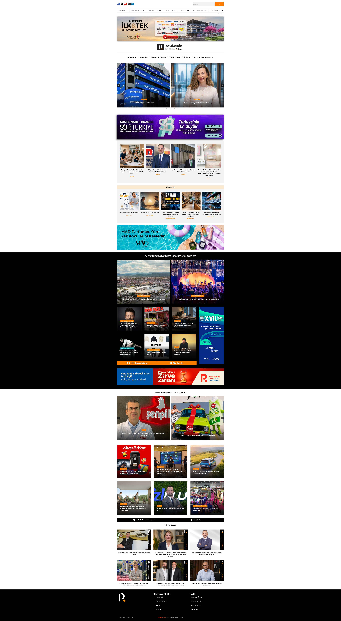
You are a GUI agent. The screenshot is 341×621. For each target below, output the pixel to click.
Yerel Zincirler (143, 432)
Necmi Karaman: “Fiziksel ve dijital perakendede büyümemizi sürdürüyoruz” (206, 553)
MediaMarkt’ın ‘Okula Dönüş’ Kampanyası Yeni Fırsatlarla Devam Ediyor (133, 472)
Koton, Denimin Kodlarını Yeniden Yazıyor (156, 353)
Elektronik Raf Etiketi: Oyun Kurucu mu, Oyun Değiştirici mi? (212, 213)
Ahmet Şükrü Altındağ (170, 218)
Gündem (132, 178)
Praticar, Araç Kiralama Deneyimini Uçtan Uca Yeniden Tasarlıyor (206, 472)
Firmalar (154, 57)
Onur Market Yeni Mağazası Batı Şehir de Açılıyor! (143, 436)
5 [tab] (174, 109)
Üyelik (186, 57)
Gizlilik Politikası (161, 601)
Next (222, 85)
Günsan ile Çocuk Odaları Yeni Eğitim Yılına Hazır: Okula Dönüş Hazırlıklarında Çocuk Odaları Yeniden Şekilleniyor (132, 172)
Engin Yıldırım (190, 218)
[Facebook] (118, 4)
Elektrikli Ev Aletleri (127, 321)
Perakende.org (162, 617)
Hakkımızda (159, 597)
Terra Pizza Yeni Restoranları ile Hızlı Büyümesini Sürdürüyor (156, 326)
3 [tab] (169, 109)
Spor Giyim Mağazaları (127, 348)
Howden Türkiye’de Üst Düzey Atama (197, 103)
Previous (118, 85)
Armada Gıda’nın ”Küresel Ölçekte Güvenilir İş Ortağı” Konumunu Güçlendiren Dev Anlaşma (197, 435)
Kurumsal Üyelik (196, 597)
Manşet (144, 99)
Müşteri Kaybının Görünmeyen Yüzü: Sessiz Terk (170, 509)
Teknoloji (123, 469)
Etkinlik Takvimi (175, 57)
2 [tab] (166, 109)
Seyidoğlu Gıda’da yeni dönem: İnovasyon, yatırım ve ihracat (134, 553)
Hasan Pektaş (129, 215)
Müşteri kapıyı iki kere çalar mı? (150, 212)
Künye (158, 605)
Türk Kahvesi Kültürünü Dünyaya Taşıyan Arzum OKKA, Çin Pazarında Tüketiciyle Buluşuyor (129, 325)
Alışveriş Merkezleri (143, 293)
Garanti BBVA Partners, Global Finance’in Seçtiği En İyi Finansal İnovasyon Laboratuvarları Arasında (183, 171)
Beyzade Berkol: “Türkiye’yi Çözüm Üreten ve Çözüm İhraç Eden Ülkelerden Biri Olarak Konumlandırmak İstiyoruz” (170, 554)
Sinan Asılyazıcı (149, 215)
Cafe (176, 346)
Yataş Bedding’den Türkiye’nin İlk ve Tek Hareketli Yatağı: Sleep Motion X (183, 325)
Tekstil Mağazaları (153, 350)
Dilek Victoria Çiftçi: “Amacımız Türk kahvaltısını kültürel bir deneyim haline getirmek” (134, 584)
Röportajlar (143, 57)
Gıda (197, 429)
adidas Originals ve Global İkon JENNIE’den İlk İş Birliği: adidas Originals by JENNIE (129, 352)
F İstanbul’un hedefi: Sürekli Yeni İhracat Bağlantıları (205, 509)
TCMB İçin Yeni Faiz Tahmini (144, 103)
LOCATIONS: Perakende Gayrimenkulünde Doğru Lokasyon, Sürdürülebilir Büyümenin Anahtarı (170, 584)
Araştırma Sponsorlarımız (202, 57)
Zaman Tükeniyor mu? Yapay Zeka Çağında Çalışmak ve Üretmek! (171, 214)
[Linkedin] (132, 4)
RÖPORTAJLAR (170, 525)
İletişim (158, 609)
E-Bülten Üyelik (196, 601)
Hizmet (196, 469)
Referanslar (195, 609)
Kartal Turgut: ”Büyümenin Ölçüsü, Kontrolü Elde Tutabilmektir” (207, 584)
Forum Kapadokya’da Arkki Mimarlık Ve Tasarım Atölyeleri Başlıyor (197, 299)
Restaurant (151, 323)
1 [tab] (164, 109)
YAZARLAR (170, 187)
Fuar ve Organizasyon (200, 505)
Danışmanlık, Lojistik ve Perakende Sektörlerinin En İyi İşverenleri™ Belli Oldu (209, 171)
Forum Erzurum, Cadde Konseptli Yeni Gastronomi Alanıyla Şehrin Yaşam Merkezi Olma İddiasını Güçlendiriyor (143, 298)
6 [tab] (177, 109)
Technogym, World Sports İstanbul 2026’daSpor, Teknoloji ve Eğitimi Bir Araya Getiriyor (170, 471)
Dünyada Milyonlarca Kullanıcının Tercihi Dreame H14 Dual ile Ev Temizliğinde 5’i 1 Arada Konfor (132, 508)
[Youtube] (125, 4)
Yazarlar (163, 57)
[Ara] (219, 4)
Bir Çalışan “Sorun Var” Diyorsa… (129, 212)
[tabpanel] (143, 85)
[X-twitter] (122, 4)
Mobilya (177, 321)
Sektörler (131, 57)
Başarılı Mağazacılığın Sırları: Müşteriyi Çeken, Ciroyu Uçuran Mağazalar (191, 214)
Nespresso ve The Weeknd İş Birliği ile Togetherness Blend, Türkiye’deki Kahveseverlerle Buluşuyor (182, 351)
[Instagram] (129, 4)
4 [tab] (172, 109)
